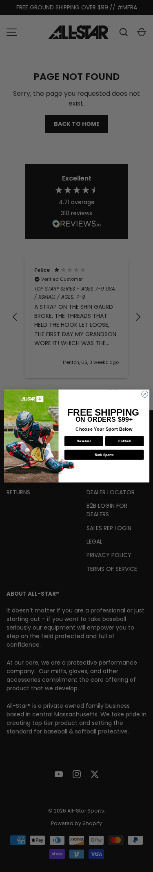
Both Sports (103, 455)
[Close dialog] (144, 394)
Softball (124, 441)
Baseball (84, 441)
